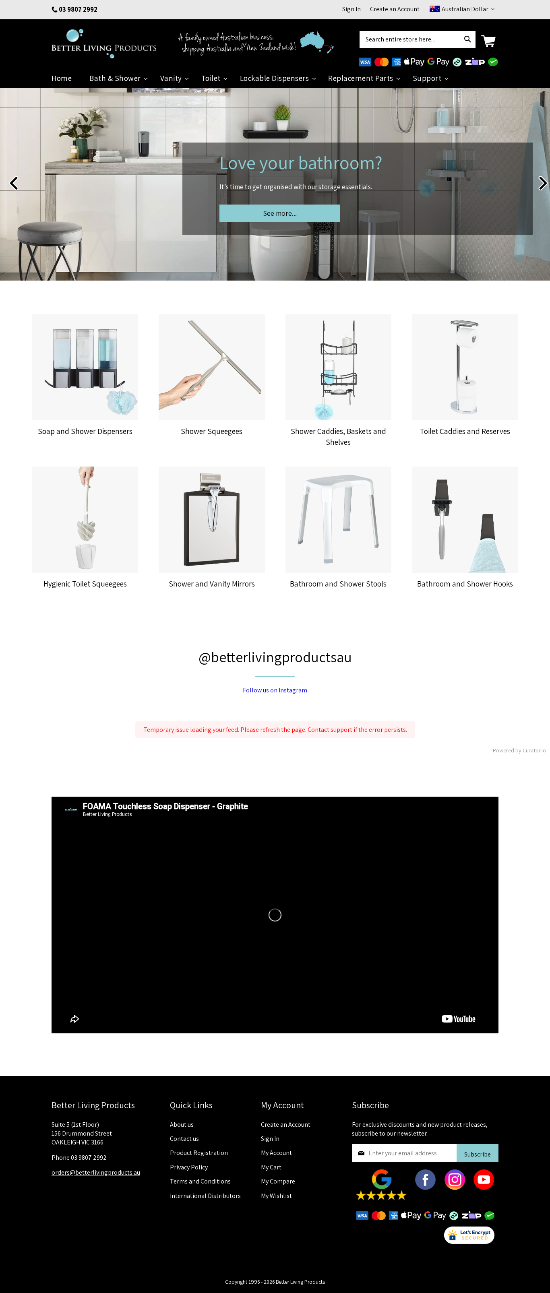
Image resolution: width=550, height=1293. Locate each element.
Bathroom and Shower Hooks (465, 583)
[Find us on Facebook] (425, 1188)
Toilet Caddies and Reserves (465, 431)
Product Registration (199, 1152)
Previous (13, 183)
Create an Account (395, 9)
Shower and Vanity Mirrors (212, 583)
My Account (276, 1152)
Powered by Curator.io (519, 750)
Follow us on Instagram (275, 690)
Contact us (184, 1138)
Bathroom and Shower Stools (338, 583)
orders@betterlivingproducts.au (96, 1172)
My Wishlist (276, 1196)
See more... (280, 213)
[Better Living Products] (107, 41)
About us (182, 1124)
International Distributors (205, 1196)
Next (543, 183)
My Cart (271, 1167)
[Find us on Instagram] (455, 1188)
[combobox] (417, 39)
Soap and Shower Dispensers (85, 431)
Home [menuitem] (62, 78)
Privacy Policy (189, 1167)
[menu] (275, 78)
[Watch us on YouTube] (483, 1188)
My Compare (278, 1181)
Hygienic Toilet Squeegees (85, 583)
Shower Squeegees (211, 431)
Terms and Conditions (200, 1181)
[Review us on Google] (381, 1198)
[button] (461, 9)
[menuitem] (116, 78)
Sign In (351, 9)
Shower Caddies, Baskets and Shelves (338, 436)
